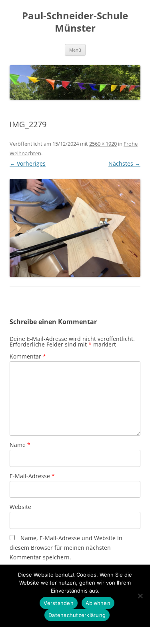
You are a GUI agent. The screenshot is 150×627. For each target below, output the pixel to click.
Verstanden (59, 603)
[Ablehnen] (140, 596)
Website (20, 507)
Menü (75, 50)
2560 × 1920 (103, 143)
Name (20, 445)
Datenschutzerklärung (77, 615)
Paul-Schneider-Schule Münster (75, 22)
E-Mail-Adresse (32, 476)
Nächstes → (124, 163)
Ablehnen (98, 603)
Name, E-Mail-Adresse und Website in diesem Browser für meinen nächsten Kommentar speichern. (66, 547)
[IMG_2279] (75, 228)
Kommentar (28, 356)
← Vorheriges (28, 163)
